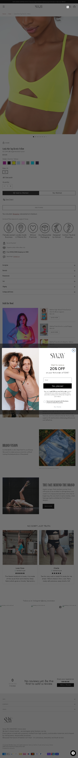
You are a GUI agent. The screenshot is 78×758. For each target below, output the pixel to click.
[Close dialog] (73, 350)
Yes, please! (57, 385)
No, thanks (57, 407)
